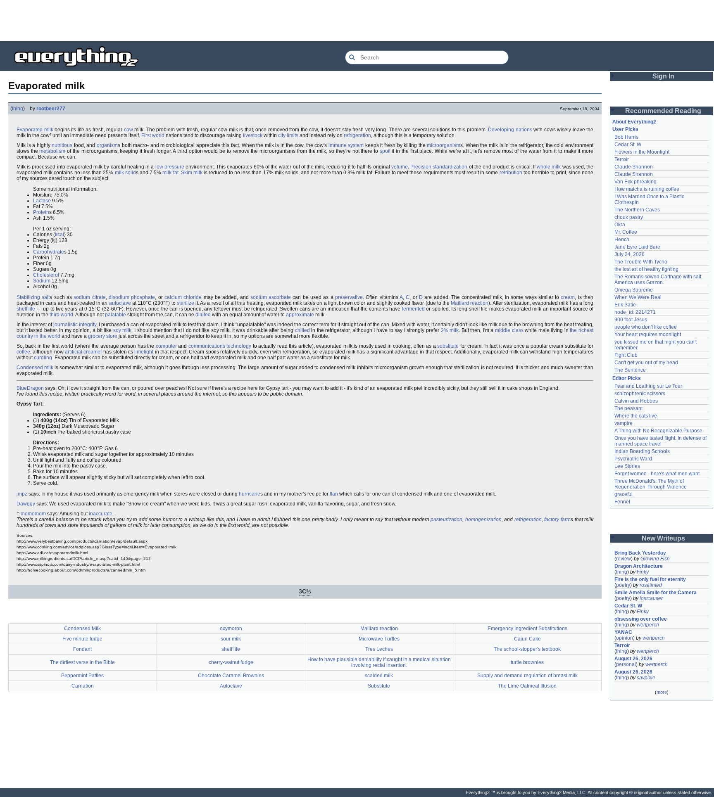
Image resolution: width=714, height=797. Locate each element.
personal (626, 664)
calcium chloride (183, 297)
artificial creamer (83, 352)
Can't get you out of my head (646, 362)
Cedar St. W (627, 144)
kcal (59, 234)
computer (166, 346)
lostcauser (651, 598)
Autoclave (231, 686)
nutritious (62, 145)
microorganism (443, 145)
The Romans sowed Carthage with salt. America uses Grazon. (658, 279)
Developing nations (510, 130)
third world (61, 315)
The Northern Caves (637, 210)
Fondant (82, 649)
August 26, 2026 (633, 659)
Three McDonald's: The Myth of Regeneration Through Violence (650, 484)
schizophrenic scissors (639, 393)
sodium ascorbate (270, 297)
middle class (509, 330)
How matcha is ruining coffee (646, 189)
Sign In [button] (663, 76)
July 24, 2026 (629, 254)
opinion (624, 638)
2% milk (450, 330)
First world (152, 135)
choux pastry (628, 217)
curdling (43, 358)
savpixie (646, 678)
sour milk (231, 639)
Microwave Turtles (379, 639)
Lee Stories (627, 466)
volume (399, 167)
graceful (623, 494)
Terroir (621, 159)
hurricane (249, 494)
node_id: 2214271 (635, 312)
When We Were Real (638, 297)
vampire (623, 423)
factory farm (557, 519)
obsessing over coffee (640, 619)
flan (334, 494)
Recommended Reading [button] (663, 110)
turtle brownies (527, 662)
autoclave (120, 303)
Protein (41, 212)
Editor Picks (626, 378)
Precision (420, 167)
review (623, 559)
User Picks (625, 129)
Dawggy (26, 504)
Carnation (82, 686)
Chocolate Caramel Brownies (231, 675)
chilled (302, 330)
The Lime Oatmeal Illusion (527, 686)
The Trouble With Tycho (640, 262)
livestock (252, 135)
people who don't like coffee (645, 327)
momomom (33, 514)
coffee (23, 352)
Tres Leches (379, 649)
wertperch (648, 625)
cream (568, 297)
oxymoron (231, 628)
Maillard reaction (469, 303)
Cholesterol (46, 275)
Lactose (42, 201)
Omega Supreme (633, 290)
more (662, 692)
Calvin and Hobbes (636, 401)
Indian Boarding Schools (642, 451)
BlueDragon (30, 388)
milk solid (125, 173)
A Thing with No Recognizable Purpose (658, 431)
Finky (643, 572)
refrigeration (357, 135)
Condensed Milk (82, 628)
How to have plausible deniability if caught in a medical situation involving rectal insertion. (379, 662)
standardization (450, 167)
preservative (349, 297)
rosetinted (651, 585)
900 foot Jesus (630, 320)
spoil (385, 151)
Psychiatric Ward (633, 459)
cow (128, 130)
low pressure (169, 167)
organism (107, 145)
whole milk (549, 167)
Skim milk (191, 173)
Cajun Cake (527, 639)
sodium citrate (89, 297)
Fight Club (626, 355)
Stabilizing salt (33, 297)
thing (17, 108)
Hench (621, 239)
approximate (300, 315)
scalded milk (379, 675)
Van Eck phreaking (635, 182)
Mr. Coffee (625, 232)
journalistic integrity (74, 324)
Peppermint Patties (82, 675)
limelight (143, 352)
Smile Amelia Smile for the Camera (655, 592)
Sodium (41, 281)
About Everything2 (634, 122)
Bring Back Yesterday (640, 553)
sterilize (185, 303)
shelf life (26, 309)
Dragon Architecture (638, 566)
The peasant (628, 408)
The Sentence (630, 370)
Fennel (622, 502)
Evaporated (30, 130)
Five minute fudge (82, 639)
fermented (413, 309)
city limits (288, 135)
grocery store (102, 336)
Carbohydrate (48, 252)
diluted (203, 315)
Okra (619, 225)
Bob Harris (626, 137)
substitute (448, 346)
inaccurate (100, 514)
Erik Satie (625, 305)
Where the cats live (635, 416)
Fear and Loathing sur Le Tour (648, 386)
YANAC (623, 632)
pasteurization (446, 519)
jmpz (22, 494)
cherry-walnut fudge (231, 662)
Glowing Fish (655, 559)
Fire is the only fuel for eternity (650, 579)
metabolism (52, 151)
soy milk (122, 330)
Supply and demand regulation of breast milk (527, 675)
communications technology (220, 346)
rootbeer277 (50, 108)
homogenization (483, 519)
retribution (511, 173)
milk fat (170, 173)
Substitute (379, 686)
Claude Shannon (633, 167)
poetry (623, 585)
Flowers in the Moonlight (641, 152)
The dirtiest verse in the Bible (82, 662)
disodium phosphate (132, 297)
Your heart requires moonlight (647, 334)
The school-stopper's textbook (527, 649)
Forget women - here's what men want (657, 474)
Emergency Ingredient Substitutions (527, 628)
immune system (346, 145)
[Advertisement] (357, 20)
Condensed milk (35, 367)
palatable (115, 315)
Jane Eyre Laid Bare (637, 247)
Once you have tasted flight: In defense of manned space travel (661, 441)
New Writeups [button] (663, 538)
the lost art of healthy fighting (646, 269)
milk (48, 130)
